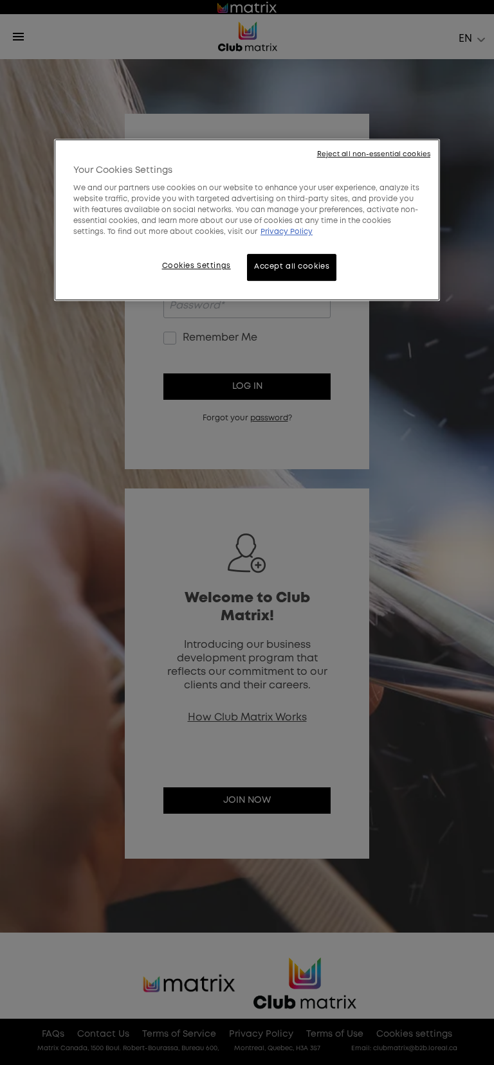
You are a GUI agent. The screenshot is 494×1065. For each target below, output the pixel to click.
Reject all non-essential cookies (373, 154)
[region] (247, 220)
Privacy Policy (287, 232)
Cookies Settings (196, 267)
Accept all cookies (291, 267)
